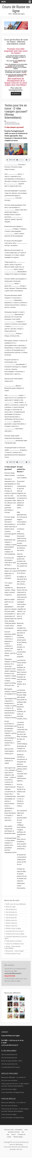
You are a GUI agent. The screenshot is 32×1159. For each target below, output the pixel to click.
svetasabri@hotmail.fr (13, 973)
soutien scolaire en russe (12, 124)
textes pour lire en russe (12, 123)
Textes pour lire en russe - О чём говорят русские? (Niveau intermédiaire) (16, 111)
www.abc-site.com (16, 1149)
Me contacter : (16, 93)
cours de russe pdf (10, 122)
